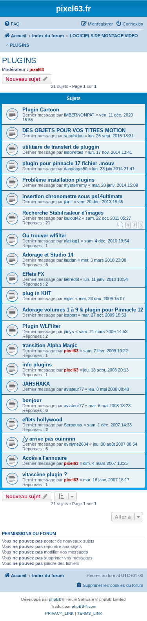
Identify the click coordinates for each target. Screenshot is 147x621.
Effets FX (33, 274)
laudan (70, 260)
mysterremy (75, 185)
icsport (70, 315)
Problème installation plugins (58, 180)
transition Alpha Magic (49, 345)
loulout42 (72, 218)
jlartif (68, 201)
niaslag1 (72, 241)
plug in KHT (36, 293)
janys (69, 331)
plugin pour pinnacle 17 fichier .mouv (68, 163)
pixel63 (36, 69)
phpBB (55, 599)
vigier (69, 298)
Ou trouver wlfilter (44, 236)
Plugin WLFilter (41, 326)
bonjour (32, 400)
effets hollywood (42, 419)
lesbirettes (73, 152)
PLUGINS (19, 60)
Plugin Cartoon (40, 110)
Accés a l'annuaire (44, 458)
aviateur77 (74, 389)
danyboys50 (75, 168)
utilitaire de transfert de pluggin (60, 147)
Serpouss (73, 424)
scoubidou (73, 135)
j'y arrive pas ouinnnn (48, 439)
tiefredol (71, 279)
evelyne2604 (76, 444)
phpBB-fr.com (84, 606)
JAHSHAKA (36, 384)
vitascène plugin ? (44, 474)
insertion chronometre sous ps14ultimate (72, 196)
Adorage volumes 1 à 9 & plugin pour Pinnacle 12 (82, 310)
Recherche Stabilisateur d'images (62, 213)
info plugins (37, 365)
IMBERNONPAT (79, 115)
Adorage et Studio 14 (47, 255)
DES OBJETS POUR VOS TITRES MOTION (73, 130)
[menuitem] (12, 24)
